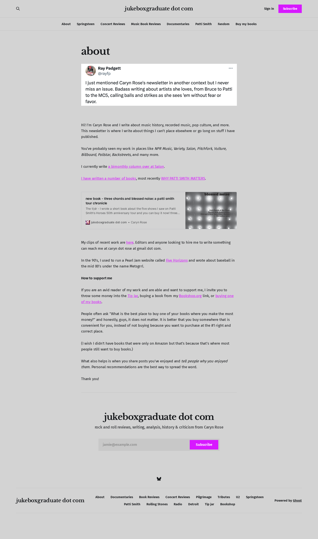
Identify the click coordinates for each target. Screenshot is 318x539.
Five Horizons (177, 260)
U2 (238, 497)
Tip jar (209, 504)
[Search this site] (18, 8)
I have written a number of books (108, 178)
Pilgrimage (204, 497)
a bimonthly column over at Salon (136, 166)
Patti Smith (203, 24)
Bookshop (227, 504)
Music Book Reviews (146, 24)
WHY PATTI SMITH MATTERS (183, 178)
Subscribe (290, 9)
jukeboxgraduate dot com (159, 8)
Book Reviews (149, 497)
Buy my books (246, 24)
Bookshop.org (190, 296)
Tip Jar (133, 296)
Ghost (297, 500)
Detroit (193, 504)
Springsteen (86, 24)
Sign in (269, 9)
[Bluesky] (159, 479)
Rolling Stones (157, 504)
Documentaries (178, 24)
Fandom (224, 24)
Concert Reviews (113, 24)
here (129, 242)
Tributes (224, 497)
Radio (178, 504)
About (66, 24)
